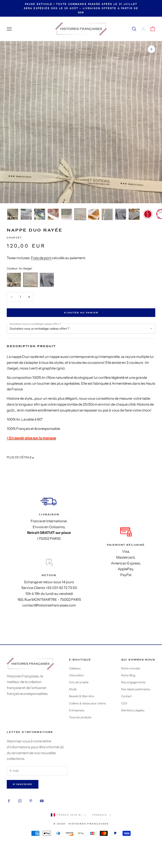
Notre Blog (128, 675)
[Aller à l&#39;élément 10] (134, 214)
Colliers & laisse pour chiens (87, 703)
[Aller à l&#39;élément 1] (13, 214)
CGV (124, 703)
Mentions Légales (132, 710)
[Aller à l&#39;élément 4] (53, 214)
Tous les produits (80, 717)
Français (99, 815)
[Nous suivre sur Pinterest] (31, 801)
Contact (126, 696)
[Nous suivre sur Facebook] (9, 801)
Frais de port (41, 258)
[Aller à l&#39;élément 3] (40, 214)
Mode (73, 689)
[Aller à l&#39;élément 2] (26, 214)
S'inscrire (22, 784)
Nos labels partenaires (135, 689)
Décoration (76, 675)
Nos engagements (133, 682)
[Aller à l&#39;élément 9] (121, 214)
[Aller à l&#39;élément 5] (67, 214)
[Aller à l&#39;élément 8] (107, 214)
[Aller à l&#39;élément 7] (94, 214)
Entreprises (76, 710)
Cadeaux (75, 668)
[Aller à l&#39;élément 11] (148, 214)
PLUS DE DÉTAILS (20, 457)
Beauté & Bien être (81, 696)
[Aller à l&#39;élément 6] (80, 214)
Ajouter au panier (81, 312)
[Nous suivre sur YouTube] (42, 801)
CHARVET (14, 237)
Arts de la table (79, 682)
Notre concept (130, 668)
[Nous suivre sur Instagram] (20, 801)
